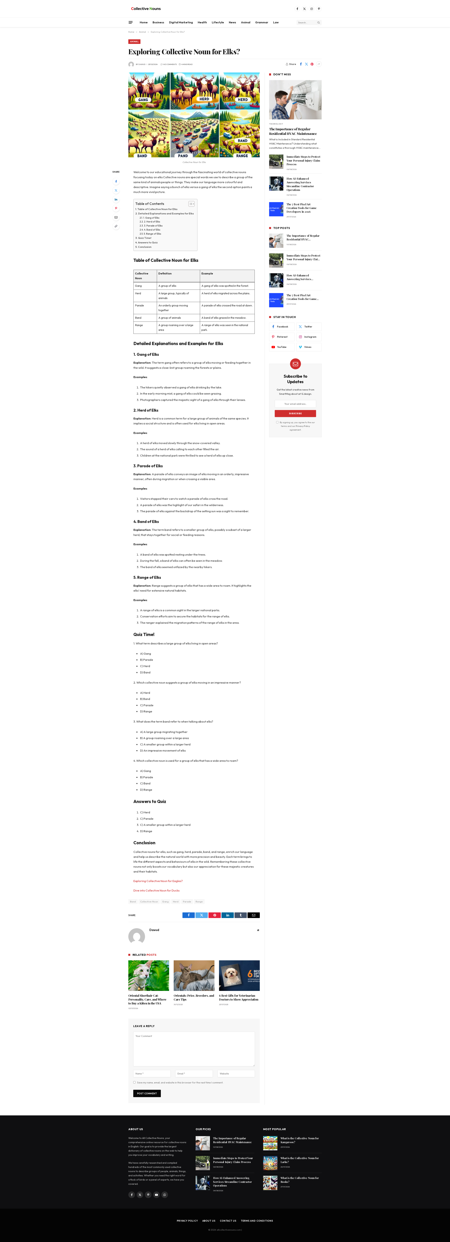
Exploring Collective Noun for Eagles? (158, 881)
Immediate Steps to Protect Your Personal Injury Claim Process (303, 160)
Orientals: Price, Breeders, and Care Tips (194, 997)
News (232, 22)
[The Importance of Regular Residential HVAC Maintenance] (295, 99)
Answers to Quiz (148, 242)
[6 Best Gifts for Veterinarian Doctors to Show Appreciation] (239, 975)
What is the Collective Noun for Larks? (300, 1160)
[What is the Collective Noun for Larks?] (270, 1163)
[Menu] (131, 22)
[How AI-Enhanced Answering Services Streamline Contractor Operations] (276, 183)
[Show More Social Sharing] (319, 64)
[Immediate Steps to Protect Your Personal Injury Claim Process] (276, 162)
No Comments (170, 64)
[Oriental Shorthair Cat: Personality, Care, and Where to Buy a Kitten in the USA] (148, 975)
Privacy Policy (303, 426)
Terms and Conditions (257, 1220)
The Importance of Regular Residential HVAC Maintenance (293, 131)
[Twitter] (116, 190)
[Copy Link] (116, 226)
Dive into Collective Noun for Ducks (156, 890)
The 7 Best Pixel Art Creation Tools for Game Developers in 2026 (302, 208)
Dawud (142, 64)
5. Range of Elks (152, 233)
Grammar (261, 22)
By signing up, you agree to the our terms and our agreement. (297, 426)
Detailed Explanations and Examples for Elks (166, 213)
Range (199, 901)
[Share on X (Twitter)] (306, 64)
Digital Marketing (181, 22)
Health (202, 22)
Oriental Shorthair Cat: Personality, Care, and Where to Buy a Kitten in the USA (147, 999)
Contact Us (228, 1220)
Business (158, 22)
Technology (276, 124)
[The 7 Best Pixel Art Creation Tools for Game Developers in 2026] (276, 209)
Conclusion (144, 246)
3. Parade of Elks (153, 225)
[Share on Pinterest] (312, 64)
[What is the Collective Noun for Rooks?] (270, 1183)
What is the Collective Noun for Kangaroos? (300, 1140)
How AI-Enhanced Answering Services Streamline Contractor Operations (300, 184)
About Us (209, 1220)
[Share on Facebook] (300, 64)
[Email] (116, 217)
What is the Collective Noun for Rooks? (300, 1179)
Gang (165, 901)
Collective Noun (149, 901)
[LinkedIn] (116, 199)
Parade (187, 901)
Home (144, 22)
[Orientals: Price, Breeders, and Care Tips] (194, 975)
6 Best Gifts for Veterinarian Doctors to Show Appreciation (238, 997)
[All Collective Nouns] (145, 9)
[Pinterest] (116, 208)
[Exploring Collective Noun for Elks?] (194, 115)
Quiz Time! (144, 238)
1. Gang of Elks (151, 217)
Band (133, 901)
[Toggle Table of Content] (190, 204)
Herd (176, 901)
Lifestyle (218, 22)
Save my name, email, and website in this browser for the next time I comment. (180, 1082)
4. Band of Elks (152, 229)
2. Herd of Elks (152, 221)
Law (276, 22)
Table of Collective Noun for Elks (157, 209)
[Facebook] (116, 181)
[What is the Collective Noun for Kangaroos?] (270, 1143)
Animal (245, 22)
